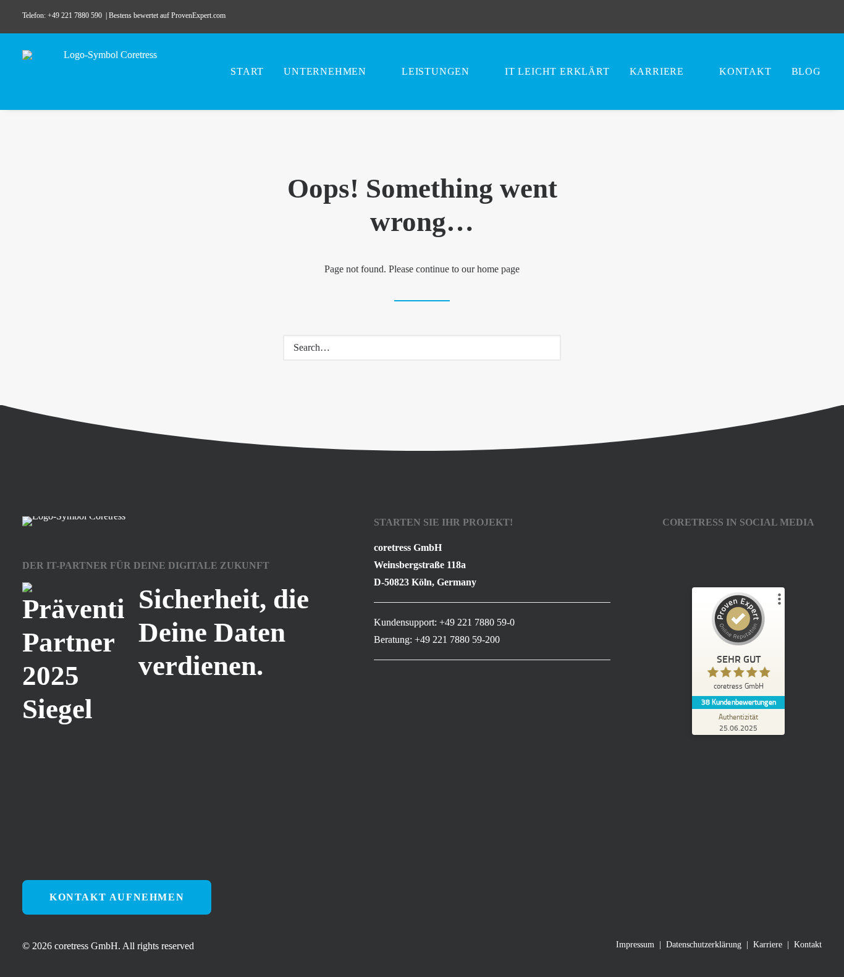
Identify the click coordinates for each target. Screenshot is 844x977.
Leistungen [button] (436, 71)
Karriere (657, 71)
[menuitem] (726, 16)
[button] (726, 16)
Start (247, 71)
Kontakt (745, 71)
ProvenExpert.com (199, 15)
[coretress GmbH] (105, 71)
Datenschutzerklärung (703, 944)
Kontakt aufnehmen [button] (116, 897)
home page (498, 269)
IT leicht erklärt (557, 71)
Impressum (635, 944)
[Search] (422, 348)
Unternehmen (325, 71)
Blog (806, 71)
